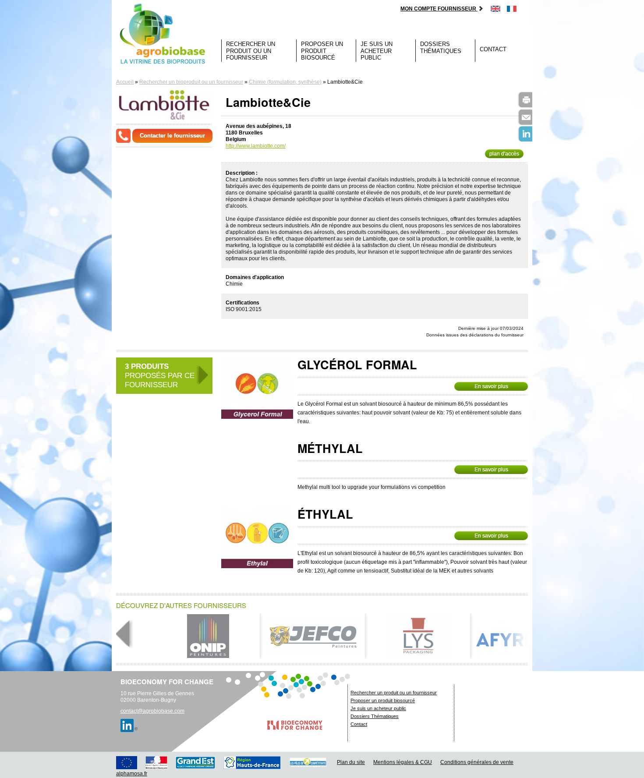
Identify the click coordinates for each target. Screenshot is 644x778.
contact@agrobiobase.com (152, 711)
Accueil (125, 82)
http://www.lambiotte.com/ (256, 146)
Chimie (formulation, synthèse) (285, 82)
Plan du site (351, 762)
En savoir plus (491, 386)
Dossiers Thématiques (440, 47)
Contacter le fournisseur (172, 135)
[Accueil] (164, 34)
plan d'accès (504, 154)
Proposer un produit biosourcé (322, 51)
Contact (493, 49)
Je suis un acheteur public (377, 51)
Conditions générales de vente (476, 762)
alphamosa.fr (131, 774)
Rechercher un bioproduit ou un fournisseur (191, 82)
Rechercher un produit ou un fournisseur (250, 51)
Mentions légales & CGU (402, 762)
